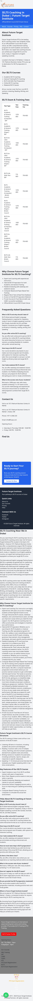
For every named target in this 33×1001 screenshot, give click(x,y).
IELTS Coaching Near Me (9, 969)
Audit (16, 989)
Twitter (4, 517)
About (4, 27)
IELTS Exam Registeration (9, 967)
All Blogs (16, 975)
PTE (2, 960)
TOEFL (3, 958)
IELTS (3, 965)
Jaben (16, 987)
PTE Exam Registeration (8, 963)
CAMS (3, 956)
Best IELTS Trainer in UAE (9, 973)
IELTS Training (19, 926)
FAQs (3, 508)
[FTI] (7, 5)
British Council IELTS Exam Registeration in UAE (16, 971)
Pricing (16, 27)
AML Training (5, 952)
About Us (5, 501)
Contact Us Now (11, 481)
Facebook (5, 515)
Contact (26, 27)
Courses (10, 27)
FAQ (21, 27)
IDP (16, 985)
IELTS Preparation (16, 991)
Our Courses (6, 503)
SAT (2, 954)
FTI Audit (16, 983)
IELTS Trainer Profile (8, 934)
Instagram (5, 519)
